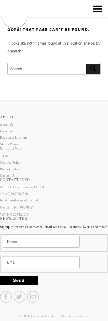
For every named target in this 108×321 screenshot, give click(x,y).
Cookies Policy (10, 162)
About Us (7, 124)
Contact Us (7, 176)
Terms (4, 156)
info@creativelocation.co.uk (19, 200)
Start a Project (10, 144)
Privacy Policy (10, 169)
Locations (6, 131)
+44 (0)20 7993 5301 (15, 194)
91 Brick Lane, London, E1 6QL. (23, 187)
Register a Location (13, 138)
